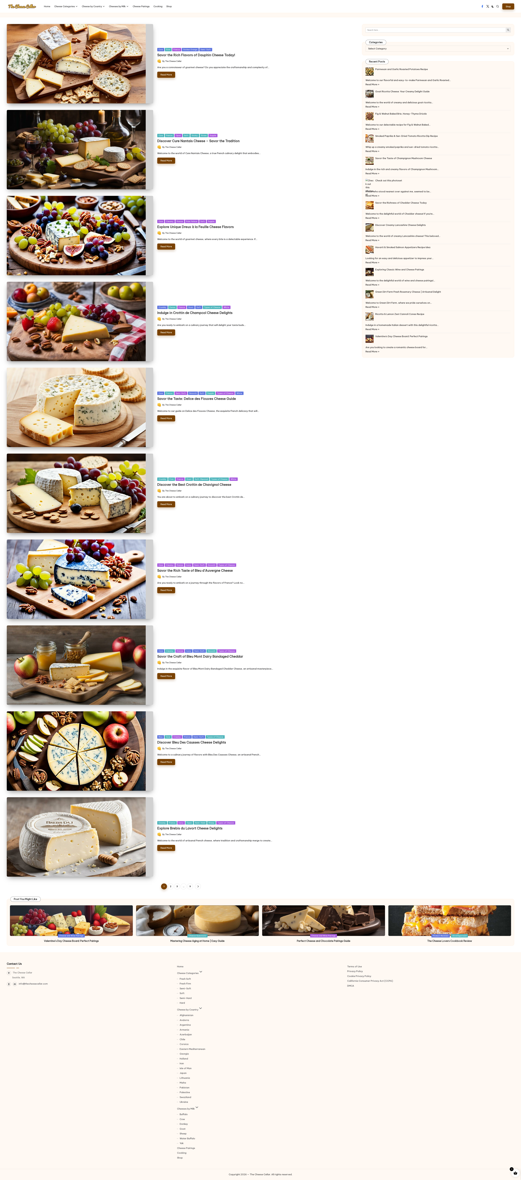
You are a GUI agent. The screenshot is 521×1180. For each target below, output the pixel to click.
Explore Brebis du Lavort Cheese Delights (190, 828)
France (177, 49)
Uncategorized (459, 936)
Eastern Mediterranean (192, 1049)
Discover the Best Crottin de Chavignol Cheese (194, 485)
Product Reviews (441, 936)
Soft (186, 135)
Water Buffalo (187, 1138)
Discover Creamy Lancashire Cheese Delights (400, 225)
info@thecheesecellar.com (33, 983)
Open (178, 135)
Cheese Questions (197, 936)
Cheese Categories (188, 973)
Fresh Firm (185, 983)
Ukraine (184, 1101)
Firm (168, 49)
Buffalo (184, 1114)
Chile (182, 1039)
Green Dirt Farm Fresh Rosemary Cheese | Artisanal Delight (408, 291)
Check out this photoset (388, 180)
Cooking (181, 1152)
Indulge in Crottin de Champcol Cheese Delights (195, 313)
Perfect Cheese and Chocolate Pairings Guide (323, 940)
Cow (161, 49)
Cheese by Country (187, 1009)
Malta (183, 1082)
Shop (180, 1157)
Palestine (185, 1092)
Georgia (184, 1053)
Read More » (372, 84)
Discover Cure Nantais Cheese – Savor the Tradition (198, 141)
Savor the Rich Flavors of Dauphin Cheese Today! (196, 55)
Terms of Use (354, 966)
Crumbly (162, 307)
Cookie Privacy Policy (359, 976)
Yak (182, 1143)
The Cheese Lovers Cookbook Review (449, 940)
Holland (184, 1058)
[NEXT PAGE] (198, 886)
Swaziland (185, 1097)
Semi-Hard (200, 823)
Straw (204, 135)
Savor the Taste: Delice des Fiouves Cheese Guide (196, 399)
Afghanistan (186, 1015)
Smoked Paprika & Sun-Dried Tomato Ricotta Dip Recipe (406, 136)
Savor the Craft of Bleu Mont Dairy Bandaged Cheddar (200, 656)
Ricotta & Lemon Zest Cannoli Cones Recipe (399, 314)
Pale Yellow (191, 221)
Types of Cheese (212, 307)
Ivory (188, 565)
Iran (182, 1063)
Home (180, 966)
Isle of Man (186, 1068)
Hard (182, 1002)
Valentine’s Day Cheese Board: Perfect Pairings (401, 336)
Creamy (170, 221)
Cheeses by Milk (186, 1108)
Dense (172, 307)
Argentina (185, 1024)
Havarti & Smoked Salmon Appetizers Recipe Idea (402, 247)
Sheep (211, 823)
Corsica (184, 1044)
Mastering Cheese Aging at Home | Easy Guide (197, 940)
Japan (183, 1073)
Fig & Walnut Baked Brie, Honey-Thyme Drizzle (401, 113)
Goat (190, 307)
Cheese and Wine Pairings (71, 936)
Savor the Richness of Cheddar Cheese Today (401, 202)
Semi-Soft (206, 49)
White (226, 307)
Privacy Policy (355, 971)
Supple (213, 135)
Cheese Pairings (186, 1148)
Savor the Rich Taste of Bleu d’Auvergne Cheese (195, 570)
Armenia (184, 1029)
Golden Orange (190, 49)
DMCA (350, 985)
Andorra (184, 1020)
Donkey (184, 1123)
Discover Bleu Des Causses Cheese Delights (191, 742)
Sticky (195, 135)
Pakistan (184, 1087)
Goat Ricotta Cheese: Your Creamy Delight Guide (402, 91)
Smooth (193, 393)
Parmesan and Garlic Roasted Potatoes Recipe (401, 69)
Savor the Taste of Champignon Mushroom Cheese (403, 158)
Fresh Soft (185, 978)
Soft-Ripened (201, 479)
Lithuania (185, 1077)
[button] (508, 6)
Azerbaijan (186, 1034)
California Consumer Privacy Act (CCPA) (370, 980)
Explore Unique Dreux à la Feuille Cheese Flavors (195, 227)
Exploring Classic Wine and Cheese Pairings (399, 269)
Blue (161, 737)
